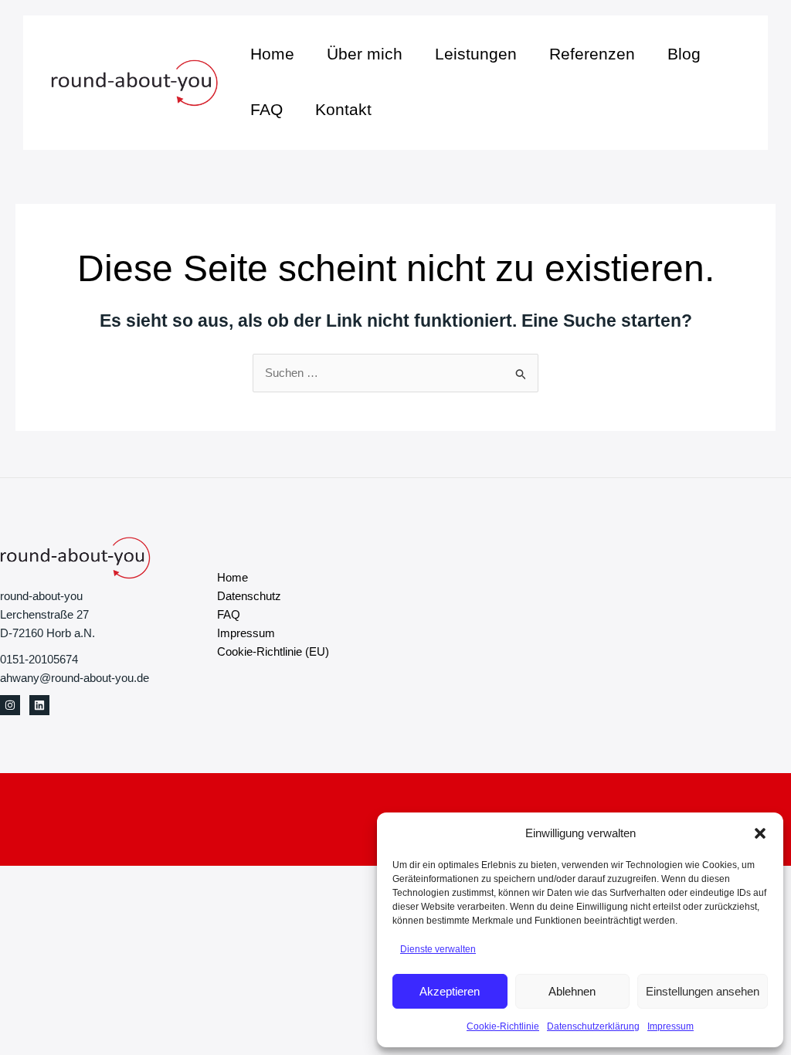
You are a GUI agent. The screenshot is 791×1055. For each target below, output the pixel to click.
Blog (684, 54)
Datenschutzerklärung (593, 1026)
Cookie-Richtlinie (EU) (273, 651)
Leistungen (476, 54)
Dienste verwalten (438, 949)
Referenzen (592, 54)
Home (272, 54)
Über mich (364, 54)
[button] (760, 833)
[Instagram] (10, 705)
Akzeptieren (449, 991)
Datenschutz (249, 595)
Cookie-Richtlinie (503, 1026)
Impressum (670, 1026)
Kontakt (343, 109)
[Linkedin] (39, 705)
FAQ (266, 109)
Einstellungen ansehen (702, 991)
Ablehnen (572, 991)
